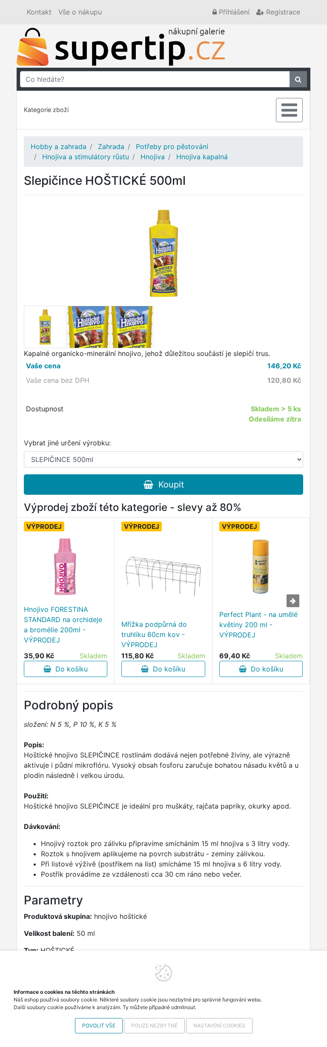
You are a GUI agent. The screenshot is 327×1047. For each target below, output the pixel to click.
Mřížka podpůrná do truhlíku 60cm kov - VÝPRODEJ (154, 634)
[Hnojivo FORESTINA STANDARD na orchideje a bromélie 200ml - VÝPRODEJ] (65, 567)
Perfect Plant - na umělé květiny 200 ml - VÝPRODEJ (258, 624)
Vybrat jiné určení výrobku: (67, 443)
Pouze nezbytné (154, 1025)
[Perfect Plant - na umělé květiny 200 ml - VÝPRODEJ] (261, 567)
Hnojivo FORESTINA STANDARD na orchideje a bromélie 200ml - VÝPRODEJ (63, 624)
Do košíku (69, 669)
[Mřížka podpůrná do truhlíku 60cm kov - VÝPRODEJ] (163, 576)
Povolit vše (98, 1025)
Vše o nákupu (80, 12)
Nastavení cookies (219, 1025)
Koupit (168, 484)
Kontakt (39, 12)
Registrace (282, 12)
